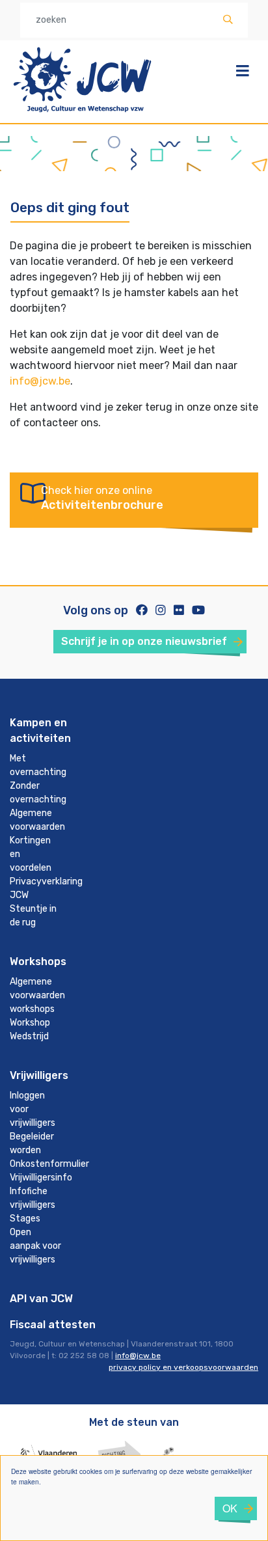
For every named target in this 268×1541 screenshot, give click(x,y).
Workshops (38, 961)
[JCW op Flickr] (179, 610)
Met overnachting (38, 765)
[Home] (82, 114)
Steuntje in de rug (33, 915)
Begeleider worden (32, 1143)
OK (229, 1508)
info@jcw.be (40, 381)
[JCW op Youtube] (198, 610)
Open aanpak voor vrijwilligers (35, 1246)
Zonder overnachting (38, 792)
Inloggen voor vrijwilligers (32, 1109)
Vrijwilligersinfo (41, 1177)
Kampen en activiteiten (40, 730)
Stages (25, 1218)
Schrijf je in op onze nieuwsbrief (144, 641)
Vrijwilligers (39, 1075)
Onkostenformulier (41, 1163)
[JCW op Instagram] (160, 610)
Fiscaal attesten (53, 1324)
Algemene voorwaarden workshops (37, 995)
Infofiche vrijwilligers (32, 1198)
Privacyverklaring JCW (41, 888)
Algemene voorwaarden (37, 820)
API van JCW (41, 1298)
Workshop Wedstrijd (30, 1029)
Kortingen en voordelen (30, 854)
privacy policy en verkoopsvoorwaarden (183, 1367)
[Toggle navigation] (242, 71)
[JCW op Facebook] (142, 610)
